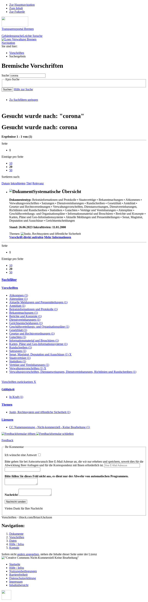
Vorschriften (16, 52)
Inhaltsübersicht (18, 585)
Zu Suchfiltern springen (23, 99)
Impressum (16, 581)
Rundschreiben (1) (20, 347)
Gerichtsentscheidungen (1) (26, 323)
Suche (5, 75)
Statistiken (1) (17, 361)
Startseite (14, 564)
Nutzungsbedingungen (23, 571)
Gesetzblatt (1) (18, 330)
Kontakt (14, 547)
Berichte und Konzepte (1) (25, 316)
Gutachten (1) (17, 337)
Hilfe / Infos (16, 544)
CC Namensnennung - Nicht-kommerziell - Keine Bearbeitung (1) (49, 427)
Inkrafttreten (18, 183)
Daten (13, 540)
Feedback (7, 440)
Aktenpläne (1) (18, 298)
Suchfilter (9, 280)
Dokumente (16, 533)
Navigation (8, 42)
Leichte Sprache (32, 35)
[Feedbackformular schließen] (55, 433)
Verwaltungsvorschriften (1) (27, 368)
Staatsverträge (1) (19, 358)
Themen (7, 404)
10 (10, 163)
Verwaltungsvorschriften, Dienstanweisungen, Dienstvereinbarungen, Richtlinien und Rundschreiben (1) (72, 371)
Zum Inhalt (16, 8)
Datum (6, 183)
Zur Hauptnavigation (22, 4)
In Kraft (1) (16, 397)
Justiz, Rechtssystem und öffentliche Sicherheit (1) (39, 412)
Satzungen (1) (17, 351)
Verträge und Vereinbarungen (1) (29, 364)
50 (10, 170)
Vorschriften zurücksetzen (19, 381)
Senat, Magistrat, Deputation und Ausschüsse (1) (40, 354)
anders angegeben (28, 554)
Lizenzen (7, 419)
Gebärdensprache (12, 35)
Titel (29, 183)
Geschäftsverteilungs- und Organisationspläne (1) (39, 326)
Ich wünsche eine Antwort (21, 455)
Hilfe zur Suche (23, 89)
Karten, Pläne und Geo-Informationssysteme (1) (38, 344)
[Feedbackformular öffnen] (19, 433)
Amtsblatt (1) (17, 305)
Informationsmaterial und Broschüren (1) (34, 340)
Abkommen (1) (18, 295)
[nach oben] (6, 598)
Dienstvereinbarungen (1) (24, 319)
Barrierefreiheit (18, 574)
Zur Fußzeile (17, 11)
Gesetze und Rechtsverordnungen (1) (32, 333)
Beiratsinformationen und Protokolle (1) (33, 309)
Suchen (7, 89)
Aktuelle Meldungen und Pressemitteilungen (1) (38, 302)
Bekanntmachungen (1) (23, 312)
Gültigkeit (8, 389)
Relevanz (38, 183)
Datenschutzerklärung (22, 578)
